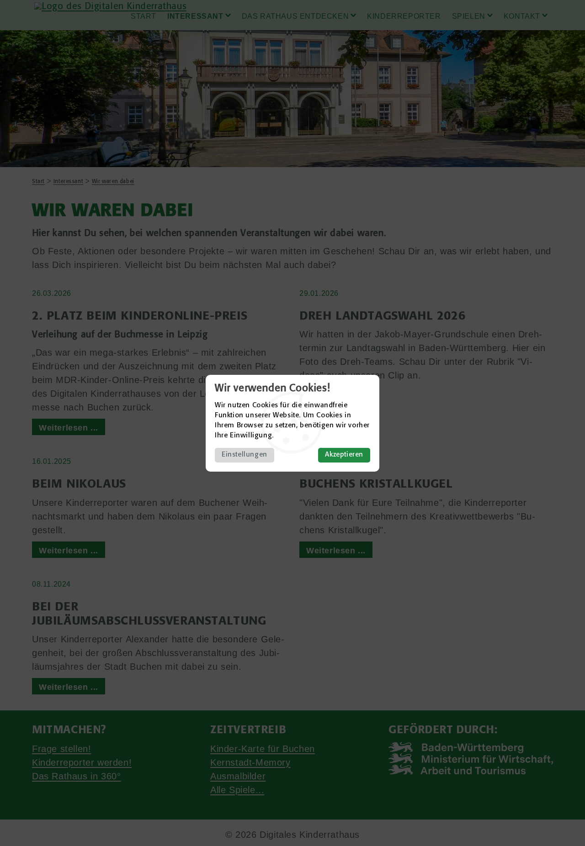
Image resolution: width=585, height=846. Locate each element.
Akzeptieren (344, 455)
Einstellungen (244, 455)
